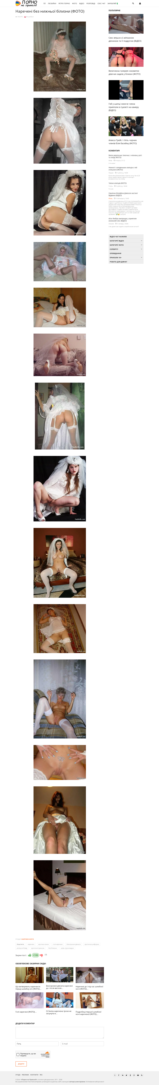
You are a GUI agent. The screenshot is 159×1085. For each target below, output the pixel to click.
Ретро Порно (64, 3)
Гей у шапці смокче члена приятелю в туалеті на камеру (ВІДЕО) (124, 107)
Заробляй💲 (113, 3)
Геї (44, 3)
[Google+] (134, 1075)
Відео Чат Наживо (118, 236)
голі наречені (58, 944)
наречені (31, 944)
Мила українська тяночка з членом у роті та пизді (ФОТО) (125, 156)
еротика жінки (43, 944)
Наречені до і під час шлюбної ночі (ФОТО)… (89, 987)
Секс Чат (101, 3)
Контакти (34, 1075)
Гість (110, 198)
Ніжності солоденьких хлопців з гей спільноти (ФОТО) (123, 168)
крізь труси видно (67, 948)
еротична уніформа (92, 944)
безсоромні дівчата (74, 944)
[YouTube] (138, 1075)
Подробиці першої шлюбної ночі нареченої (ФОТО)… (88, 1013)
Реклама (25, 1075)
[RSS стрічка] (142, 1075)
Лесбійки (52, 3)
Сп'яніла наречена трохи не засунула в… (58, 1012)
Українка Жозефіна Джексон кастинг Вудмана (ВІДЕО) (123, 194)
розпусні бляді (22, 948)
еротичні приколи (37, 948)
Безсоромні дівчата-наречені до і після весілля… (59, 987)
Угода (17, 1075)
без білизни (52, 948)
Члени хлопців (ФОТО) (118, 183)
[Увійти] (140, 3)
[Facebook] (118, 1075)
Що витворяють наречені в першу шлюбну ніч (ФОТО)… (28, 987)
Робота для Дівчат (118, 262)
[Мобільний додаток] (115, 1075)
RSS (41, 1075)
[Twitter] (126, 1075)
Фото (74, 3)
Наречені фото (27, 939)
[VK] (122, 1075)
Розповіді (90, 3)
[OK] (130, 1075)
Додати (21, 1064)
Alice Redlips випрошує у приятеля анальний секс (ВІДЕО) (123, 219)
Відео (81, 3)
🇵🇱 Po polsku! (29, 17)
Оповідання (115, 253)
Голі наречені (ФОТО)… (26, 1012)
